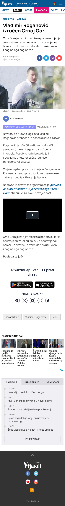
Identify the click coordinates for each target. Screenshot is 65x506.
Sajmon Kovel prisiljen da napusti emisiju (30, 409)
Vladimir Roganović (36, 317)
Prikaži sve (32, 439)
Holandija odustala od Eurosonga (26, 392)
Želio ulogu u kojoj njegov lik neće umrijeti (30, 429)
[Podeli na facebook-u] (39, 58)
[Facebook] (17, 300)
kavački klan (12, 317)
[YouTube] (32, 300)
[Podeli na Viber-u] (52, 58)
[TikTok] (48, 300)
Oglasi (34, 3)
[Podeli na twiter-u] (46, 58)
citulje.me (22, 3)
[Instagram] (40, 300)
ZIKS (55, 317)
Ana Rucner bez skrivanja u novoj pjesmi (30, 400)
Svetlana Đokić (16, 118)
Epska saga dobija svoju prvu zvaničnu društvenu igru (29, 419)
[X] (25, 300)
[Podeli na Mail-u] (59, 58)
